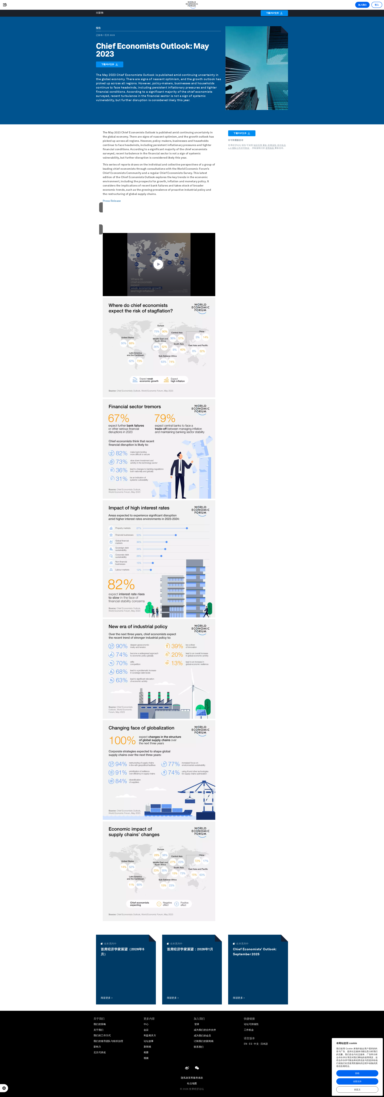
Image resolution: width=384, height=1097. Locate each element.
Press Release (112, 200)
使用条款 (270, 148)
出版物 (99, 12)
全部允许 (357, 1081)
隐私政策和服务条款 (192, 1077)
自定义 (357, 1089)
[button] (159, 264)
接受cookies (159, 224)
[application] (159, 264)
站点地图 (192, 1083)
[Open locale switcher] (4, 1088)
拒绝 (357, 1073)
